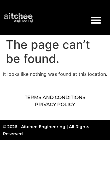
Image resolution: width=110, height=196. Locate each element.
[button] (95, 19)
